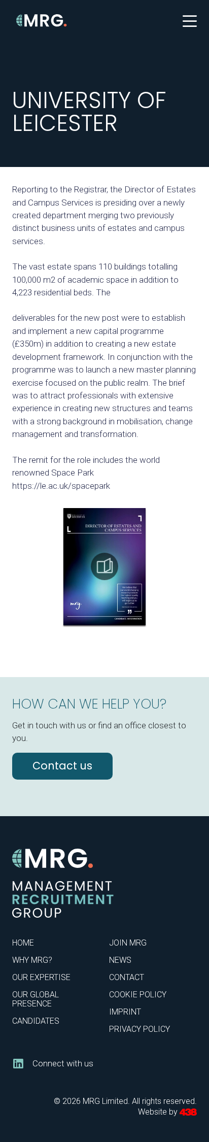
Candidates (35, 1021)
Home (23, 943)
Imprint (125, 1012)
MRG (41, 20)
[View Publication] (104, 566)
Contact (126, 977)
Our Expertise (41, 977)
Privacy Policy (139, 1029)
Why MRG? (32, 960)
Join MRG (128, 943)
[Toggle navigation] (190, 20)
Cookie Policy (137, 994)
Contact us (62, 765)
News (120, 960)
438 (188, 1112)
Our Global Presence (35, 999)
